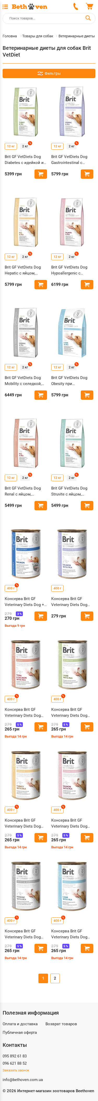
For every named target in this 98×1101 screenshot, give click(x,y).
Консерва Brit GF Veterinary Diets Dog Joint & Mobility (23, 934)
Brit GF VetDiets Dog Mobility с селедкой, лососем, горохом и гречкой (23, 381)
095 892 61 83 (15, 1056)
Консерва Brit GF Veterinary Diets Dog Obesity (69, 934)
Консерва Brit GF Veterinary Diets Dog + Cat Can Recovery (24, 602)
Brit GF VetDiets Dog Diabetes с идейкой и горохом (24, 160)
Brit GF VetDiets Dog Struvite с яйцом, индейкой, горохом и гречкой (70, 491)
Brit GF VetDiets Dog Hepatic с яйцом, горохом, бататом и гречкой (23, 270)
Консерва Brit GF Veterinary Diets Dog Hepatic (23, 823)
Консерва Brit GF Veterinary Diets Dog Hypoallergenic (69, 823)
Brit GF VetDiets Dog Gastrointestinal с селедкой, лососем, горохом (69, 160)
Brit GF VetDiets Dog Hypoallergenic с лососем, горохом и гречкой (69, 270)
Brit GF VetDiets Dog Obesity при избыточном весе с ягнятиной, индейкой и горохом (71, 381)
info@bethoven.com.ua (23, 1079)
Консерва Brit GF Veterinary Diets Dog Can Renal (23, 712)
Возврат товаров (61, 1024)
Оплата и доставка (20, 1024)
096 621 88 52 (15, 1063)
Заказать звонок (16, 1070)
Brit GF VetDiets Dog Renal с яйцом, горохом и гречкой (23, 491)
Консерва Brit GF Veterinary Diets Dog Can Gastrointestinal (69, 602)
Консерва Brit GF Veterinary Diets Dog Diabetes (69, 712)
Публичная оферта (20, 1032)
